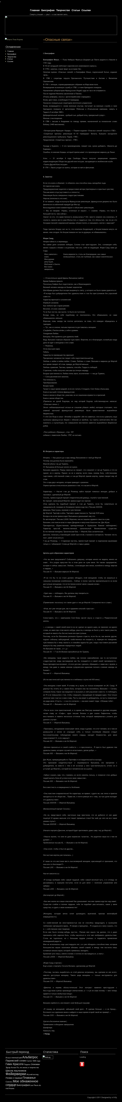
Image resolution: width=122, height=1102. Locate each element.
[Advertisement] (80, 48)
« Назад (46, 1033)
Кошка (11, 1088)
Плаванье (29, 1077)
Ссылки (86, 10)
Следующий (116, 35)
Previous (108, 35)
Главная (35, 10)
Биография (48, 10)
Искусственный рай (14, 1057)
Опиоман (35, 1064)
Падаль (27, 1064)
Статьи (76, 10)
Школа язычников (16, 1070)
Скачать (9, 1081)
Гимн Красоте (14, 1064)
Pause (112, 35)
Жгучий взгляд (32, 1074)
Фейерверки (16, 1073)
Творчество (63, 10)
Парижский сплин (16, 1060)
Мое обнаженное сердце (22, 1083)
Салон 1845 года (33, 1060)
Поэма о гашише (14, 1077)
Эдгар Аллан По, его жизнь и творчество (22, 1067)
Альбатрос (30, 1057)
